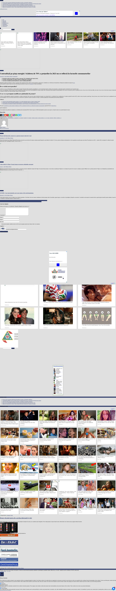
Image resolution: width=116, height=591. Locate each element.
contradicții (16, 117)
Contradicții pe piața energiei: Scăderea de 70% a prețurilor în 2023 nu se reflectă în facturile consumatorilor (24, 105)
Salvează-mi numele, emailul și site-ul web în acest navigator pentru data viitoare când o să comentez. (20, 224)
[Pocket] (12, 115)
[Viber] (14, 115)
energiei (21, 117)
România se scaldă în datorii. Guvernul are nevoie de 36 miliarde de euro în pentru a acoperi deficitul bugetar (20, 201)
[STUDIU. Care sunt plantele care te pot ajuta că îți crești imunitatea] (58, 180)
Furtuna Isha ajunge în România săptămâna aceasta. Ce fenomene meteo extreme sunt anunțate (20, 102)
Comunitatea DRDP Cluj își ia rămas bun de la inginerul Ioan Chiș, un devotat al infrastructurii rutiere (21, 3)
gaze (74, 82)
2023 (4, 117)
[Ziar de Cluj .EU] (9, 544)
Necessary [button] (2, 582)
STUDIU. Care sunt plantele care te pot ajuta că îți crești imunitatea (16, 193)
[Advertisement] (36, 241)
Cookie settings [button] (3, 571)
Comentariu (2, 215)
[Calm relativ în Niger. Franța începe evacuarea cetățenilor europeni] (58, 152)
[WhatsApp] (16, 115)
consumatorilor (10, 117)
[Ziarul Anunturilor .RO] (9, 551)
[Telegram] (21, 115)
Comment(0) (15, 76)
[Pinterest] (7, 115)
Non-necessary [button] (3, 587)
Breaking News (5, 23)
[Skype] (18, 115)
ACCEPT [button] (9, 571)
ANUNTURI (5, 25)
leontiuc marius (35, 117)
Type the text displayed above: (12, 229)
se (60, 117)
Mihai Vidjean (9, 76)
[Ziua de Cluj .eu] (0, 546)
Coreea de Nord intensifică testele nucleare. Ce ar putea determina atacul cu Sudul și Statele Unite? (21, 101)
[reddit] (5, 115)
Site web (1, 221)
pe (46, 117)
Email (1, 219)
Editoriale (4, 21)
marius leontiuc (41, 117)
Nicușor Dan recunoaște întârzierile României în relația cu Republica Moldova (17, 2)
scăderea (58, 117)
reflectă (54, 117)
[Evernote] (10, 115)
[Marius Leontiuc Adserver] (9, 556)
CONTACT (4, 26)
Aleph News (53, 105)
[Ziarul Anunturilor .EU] (9, 565)
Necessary (3, 583)
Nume (1, 217)
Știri (3, 19)
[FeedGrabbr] (58, 394)
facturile (31, 83)
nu (44, 117)
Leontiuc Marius (20, 568)
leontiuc (29, 117)
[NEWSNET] (9, 561)
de (19, 117)
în (27, 117)
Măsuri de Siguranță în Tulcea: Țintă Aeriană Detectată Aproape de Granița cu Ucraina (18, 6)
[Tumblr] (3, 115)
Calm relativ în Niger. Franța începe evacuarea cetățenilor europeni (16, 164)
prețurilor (51, 117)
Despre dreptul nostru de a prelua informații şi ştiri (16, 518)
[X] (1, 115)
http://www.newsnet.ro (4, 128)
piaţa (48, 117)
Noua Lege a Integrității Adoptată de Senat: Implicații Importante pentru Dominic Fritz (18, 5)
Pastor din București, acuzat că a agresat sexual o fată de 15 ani (15, 135)
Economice (4, 24)
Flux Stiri (4, 20)
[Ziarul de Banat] (9, 536)
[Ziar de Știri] (0, 538)
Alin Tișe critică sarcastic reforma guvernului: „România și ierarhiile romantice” (17, 4)
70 (5, 117)
